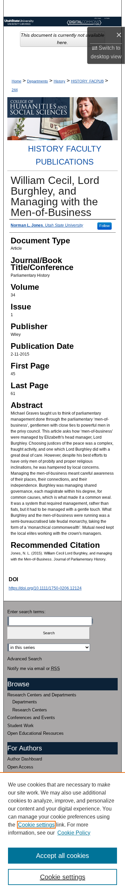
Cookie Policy (73, 833)
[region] (62, 832)
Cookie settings (36, 825)
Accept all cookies (62, 855)
